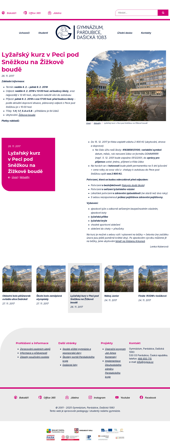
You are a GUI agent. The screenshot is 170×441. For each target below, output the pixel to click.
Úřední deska (124, 32)
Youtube (125, 397)
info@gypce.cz (145, 362)
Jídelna (57, 13)
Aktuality (97, 123)
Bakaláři (11, 13)
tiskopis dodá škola (133, 185)
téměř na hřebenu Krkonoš (130, 241)
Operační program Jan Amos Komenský (115, 353)
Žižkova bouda (27, 115)
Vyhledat (163, 13)
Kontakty (146, 32)
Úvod (88, 123)
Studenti (43, 32)
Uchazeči (24, 32)
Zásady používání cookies (34, 357)
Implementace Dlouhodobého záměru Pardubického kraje (113, 368)
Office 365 (35, 13)
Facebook (150, 397)
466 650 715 (145, 358)
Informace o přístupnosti (33, 353)
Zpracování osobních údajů (35, 349)
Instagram (99, 397)
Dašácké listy (70, 364)
